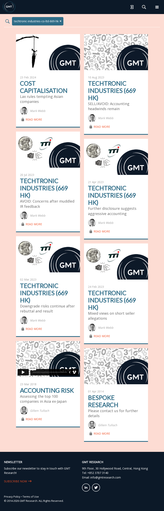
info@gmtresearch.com (105, 477)
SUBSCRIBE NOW (15, 481)
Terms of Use (31, 496)
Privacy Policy (12, 496)
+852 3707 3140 (97, 473)
